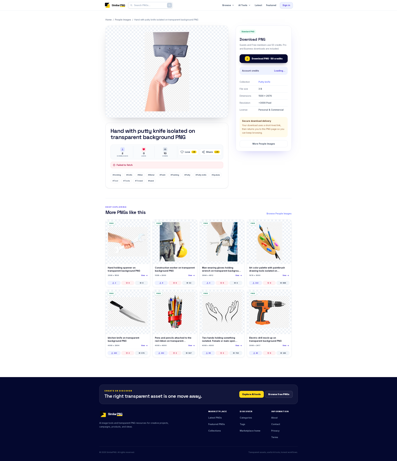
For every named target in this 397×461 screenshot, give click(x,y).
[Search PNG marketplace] (169, 5)
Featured (271, 5)
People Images (123, 19)
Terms (274, 437)
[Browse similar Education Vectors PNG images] (192, 294)
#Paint (162, 175)
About (274, 417)
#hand (151, 181)
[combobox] (149, 5)
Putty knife (264, 82)
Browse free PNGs (278, 394)
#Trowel (139, 181)
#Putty (187, 175)
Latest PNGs (215, 417)
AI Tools (242, 5)
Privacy (275, 430)
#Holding (117, 175)
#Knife (129, 175)
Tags (242, 424)
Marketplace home (250, 430)
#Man (140, 175)
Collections (214, 430)
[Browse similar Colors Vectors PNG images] (286, 224)
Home (108, 19)
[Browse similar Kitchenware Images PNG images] (145, 294)
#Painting (175, 175)
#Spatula (216, 175)
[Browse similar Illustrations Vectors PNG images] (239, 294)
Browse (226, 5)
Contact (275, 424)
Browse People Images (279, 213)
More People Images (263, 143)
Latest (258, 5)
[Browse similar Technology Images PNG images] (145, 224)
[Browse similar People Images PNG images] (192, 224)
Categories (246, 417)
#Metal (151, 175)
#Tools (126, 181)
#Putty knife (201, 175)
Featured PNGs (216, 424)
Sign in (286, 5)
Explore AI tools (251, 394)
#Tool (115, 181)
